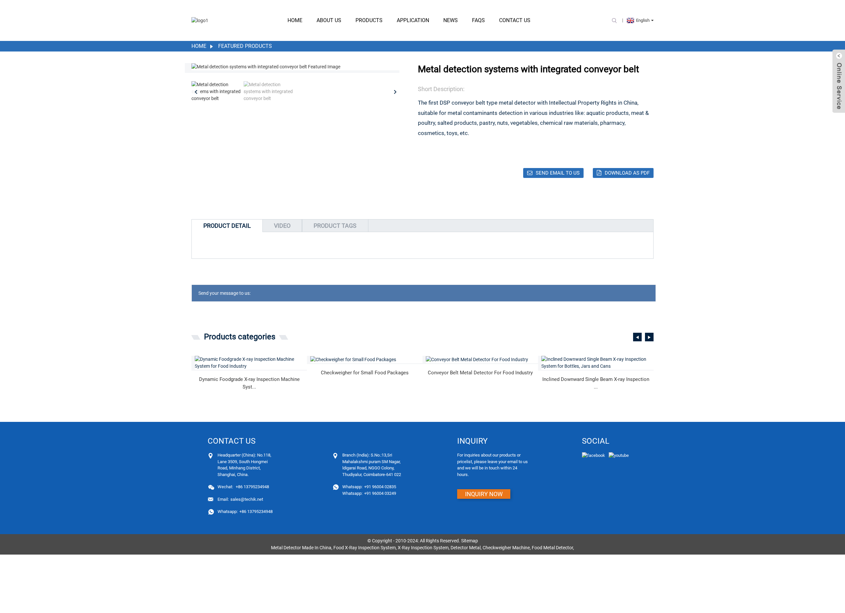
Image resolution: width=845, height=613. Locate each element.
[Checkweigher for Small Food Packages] (366, 359)
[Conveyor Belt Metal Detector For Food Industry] (482, 359)
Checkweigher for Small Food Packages (365, 373)
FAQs (478, 20)
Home (294, 20)
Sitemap (469, 540)
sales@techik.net (240, 499)
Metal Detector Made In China (301, 547)
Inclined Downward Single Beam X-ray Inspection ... (595, 383)
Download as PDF (627, 173)
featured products (245, 46)
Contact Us (514, 20)
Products (369, 20)
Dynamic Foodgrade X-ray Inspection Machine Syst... (249, 383)
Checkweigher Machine (506, 547)
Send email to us (558, 173)
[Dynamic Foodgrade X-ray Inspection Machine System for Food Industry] (251, 363)
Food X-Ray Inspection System (364, 547)
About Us (329, 20)
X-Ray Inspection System (423, 547)
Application (413, 20)
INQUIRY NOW (484, 494)
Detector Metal (466, 547)
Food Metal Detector (552, 547)
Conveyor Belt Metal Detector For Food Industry (480, 373)
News (450, 20)
